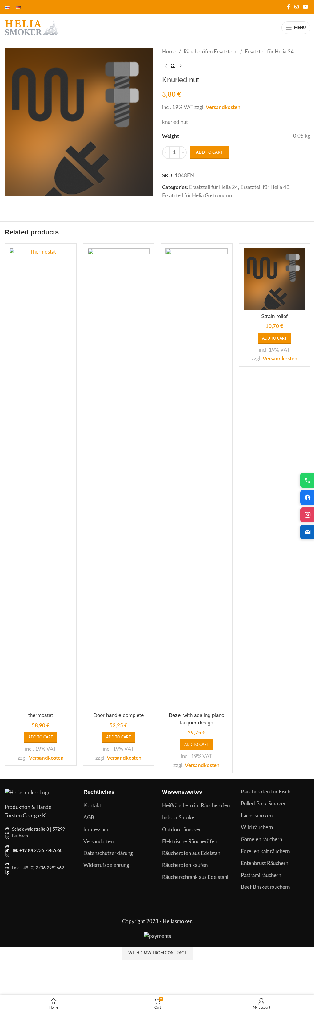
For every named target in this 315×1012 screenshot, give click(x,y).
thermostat (40, 715)
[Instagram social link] (296, 7)
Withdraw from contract (157, 953)
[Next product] (180, 65)
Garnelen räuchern (261, 839)
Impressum (95, 829)
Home (169, 51)
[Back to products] (173, 65)
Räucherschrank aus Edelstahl (195, 877)
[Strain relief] (275, 279)
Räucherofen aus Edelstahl (191, 853)
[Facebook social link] (288, 7)
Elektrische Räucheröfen (189, 841)
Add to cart (209, 153)
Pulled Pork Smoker (263, 803)
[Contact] (307, 532)
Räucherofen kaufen (185, 865)
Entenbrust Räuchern (264, 863)
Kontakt (92, 805)
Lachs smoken (257, 815)
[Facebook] (307, 497)
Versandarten (98, 841)
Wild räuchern (257, 827)
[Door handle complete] (119, 478)
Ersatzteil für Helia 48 (265, 187)
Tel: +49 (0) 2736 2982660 (37, 851)
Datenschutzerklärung (108, 853)
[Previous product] (165, 65)
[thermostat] (41, 478)
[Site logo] (32, 27)
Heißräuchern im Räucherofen (196, 805)
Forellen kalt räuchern (265, 851)
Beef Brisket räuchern (265, 887)
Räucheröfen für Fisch (265, 791)
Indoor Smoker (179, 817)
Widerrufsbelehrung (106, 865)
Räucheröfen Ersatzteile (210, 51)
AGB (88, 817)
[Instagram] (307, 514)
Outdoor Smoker (181, 829)
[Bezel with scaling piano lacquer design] (196, 478)
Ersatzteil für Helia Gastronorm (197, 195)
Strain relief (274, 316)
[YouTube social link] (305, 7)
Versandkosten (223, 107)
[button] (40, 737)
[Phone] (307, 480)
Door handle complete (119, 715)
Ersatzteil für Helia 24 (269, 51)
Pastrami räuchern (261, 875)
